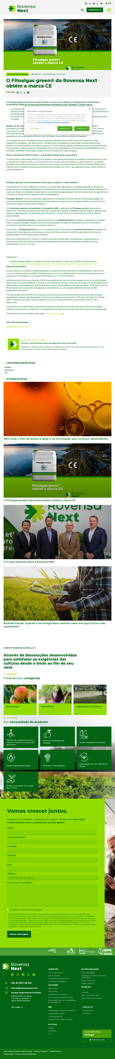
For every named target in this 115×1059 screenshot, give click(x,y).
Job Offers (86, 1014)
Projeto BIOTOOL (88, 981)
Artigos (7, 367)
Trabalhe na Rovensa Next (59, 979)
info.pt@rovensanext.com (18, 327)
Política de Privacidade (30, 910)
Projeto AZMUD (87, 984)
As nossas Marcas (55, 973)
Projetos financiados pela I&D (60, 1019)
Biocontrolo (53, 991)
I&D (50, 1007)
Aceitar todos (82, 128)
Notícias (11, 74)
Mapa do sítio (55, 1051)
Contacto (87, 1007)
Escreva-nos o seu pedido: (20, 883)
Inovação (86, 987)
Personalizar (34, 128)
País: (9, 864)
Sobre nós (53, 969)
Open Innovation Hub (90, 995)
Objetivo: (12, 874)
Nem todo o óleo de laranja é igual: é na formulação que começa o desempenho (56, 438)
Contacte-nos (88, 1011)
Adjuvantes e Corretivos (58, 994)
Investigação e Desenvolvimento (61, 1011)
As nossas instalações (57, 982)
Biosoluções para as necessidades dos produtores (62, 1001)
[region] (58, 120)
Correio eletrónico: (16, 837)
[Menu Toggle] (109, 10)
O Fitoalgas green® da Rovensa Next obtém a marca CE (39, 500)
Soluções (53, 985)
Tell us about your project (91, 998)
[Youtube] (101, 3)
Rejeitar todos (65, 128)
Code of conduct (41, 1051)
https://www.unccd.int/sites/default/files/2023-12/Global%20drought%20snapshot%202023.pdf (54, 264)
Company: (12, 846)
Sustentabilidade (90, 969)
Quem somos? (54, 976)
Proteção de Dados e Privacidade (18, 1051)
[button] (82, 10)
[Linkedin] (85, 3)
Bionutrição (53, 989)
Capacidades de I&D (56, 1014)
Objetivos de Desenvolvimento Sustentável (93, 977)
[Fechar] (89, 108)
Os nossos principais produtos (60, 997)
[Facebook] (93, 3)
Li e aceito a (25, 910)
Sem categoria (21, 74)
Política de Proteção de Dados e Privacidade (53, 122)
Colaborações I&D (55, 1016)
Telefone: (11, 855)
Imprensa (8, 370)
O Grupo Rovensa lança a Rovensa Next (29, 561)
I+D (6, 373)
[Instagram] (89, 3)
